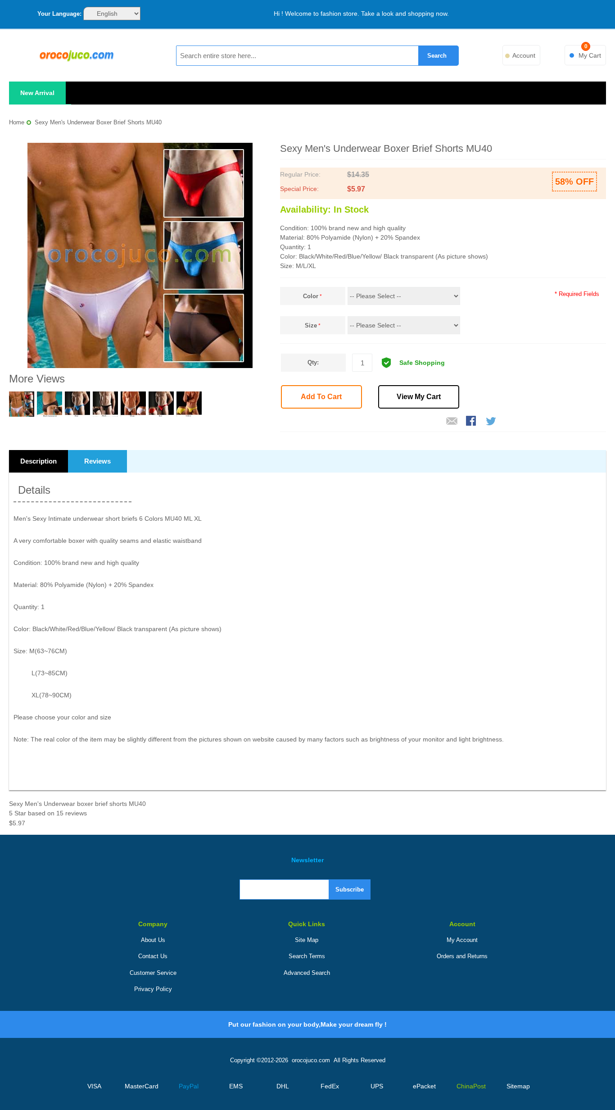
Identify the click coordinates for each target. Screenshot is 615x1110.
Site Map (306, 940)
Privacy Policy (153, 989)
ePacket (424, 1086)
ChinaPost (471, 1086)
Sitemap (518, 1086)
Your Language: (59, 13)
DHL (282, 1086)
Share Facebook (472, 422)
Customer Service (153, 972)
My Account (462, 940)
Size (311, 325)
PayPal (189, 1086)
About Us (153, 940)
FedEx (330, 1086)
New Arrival (37, 92)
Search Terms (307, 956)
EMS (236, 1086)
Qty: (313, 362)
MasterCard (141, 1086)
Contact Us (152, 956)
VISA (94, 1086)
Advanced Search (307, 972)
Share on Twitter (491, 422)
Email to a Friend (452, 422)
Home (16, 122)
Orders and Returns (462, 956)
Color (310, 296)
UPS (377, 1086)
